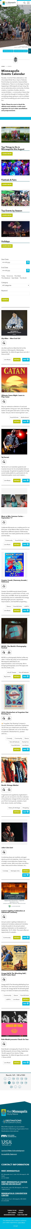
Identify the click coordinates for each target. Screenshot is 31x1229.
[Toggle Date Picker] (28, 262)
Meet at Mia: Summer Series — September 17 (12, 517)
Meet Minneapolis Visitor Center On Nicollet (14, 1183)
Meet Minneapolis (10, 1171)
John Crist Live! (7, 848)
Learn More (21, 1222)
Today (3, 276)
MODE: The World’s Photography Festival (13, 647)
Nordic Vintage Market (10, 785)
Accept (15, 1226)
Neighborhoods (9, 1214)
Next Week (15, 278)
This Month (23, 278)
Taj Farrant (5, 457)
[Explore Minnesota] (8, 1136)
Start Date (5, 259)
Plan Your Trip (22, 1214)
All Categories (6, 285)
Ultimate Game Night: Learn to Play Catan (12, 396)
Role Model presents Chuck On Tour (15, 1039)
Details (17, 359)
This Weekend (5, 278)
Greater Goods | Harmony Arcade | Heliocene (14, 581)
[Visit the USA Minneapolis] (6, 1142)
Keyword (4, 291)
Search (5, 299)
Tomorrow (10, 276)
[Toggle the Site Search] (24, 3)
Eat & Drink (12, 1212)
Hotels (20, 1212)
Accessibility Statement (9, 1154)
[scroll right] (29, 51)
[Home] (9, 3)
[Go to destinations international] (11, 1121)
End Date (4, 267)
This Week (17, 276)
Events (21, 1210)
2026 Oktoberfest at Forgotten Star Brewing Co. (14, 713)
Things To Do (11, 1210)
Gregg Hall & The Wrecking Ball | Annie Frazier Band (13, 974)
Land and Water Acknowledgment (12, 1150)
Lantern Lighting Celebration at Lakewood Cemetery (13, 911)
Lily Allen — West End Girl (10, 338)
